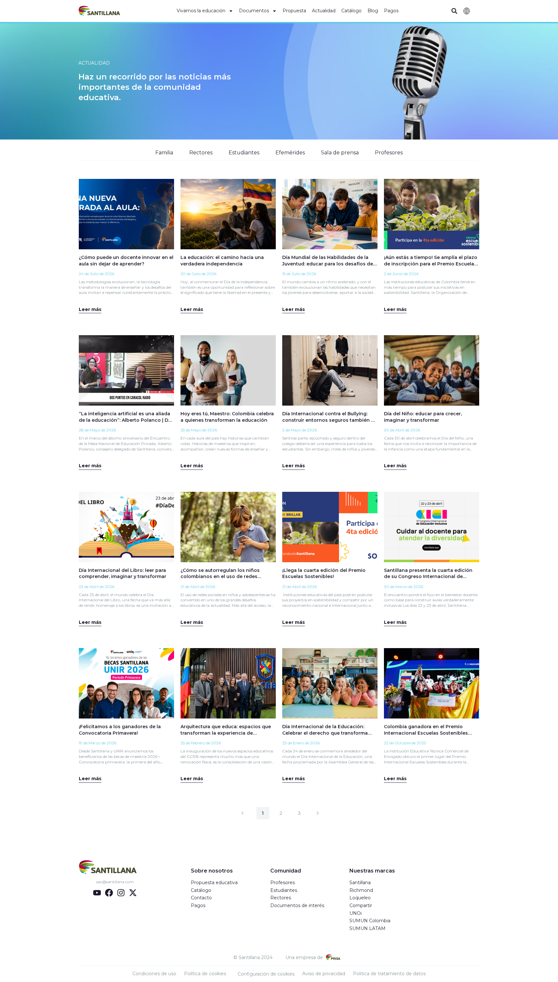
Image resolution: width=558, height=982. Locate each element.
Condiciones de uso (154, 974)
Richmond (361, 890)
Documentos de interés (297, 905)
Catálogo (351, 11)
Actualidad (324, 11)
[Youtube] (97, 893)
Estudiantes (244, 153)
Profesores (389, 153)
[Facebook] (109, 893)
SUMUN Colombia (369, 921)
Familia (164, 153)
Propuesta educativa (214, 882)
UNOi (355, 913)
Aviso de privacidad (323, 974)
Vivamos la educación (201, 11)
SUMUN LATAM (367, 928)
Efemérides (290, 153)
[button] (454, 11)
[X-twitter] (133, 893)
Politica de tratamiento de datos (389, 974)
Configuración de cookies (266, 974)
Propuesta (294, 11)
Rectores (200, 153)
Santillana (360, 882)
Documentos (254, 11)
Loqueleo (360, 898)
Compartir (360, 905)
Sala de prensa (340, 153)
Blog (372, 11)
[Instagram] (121, 893)
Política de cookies (205, 974)
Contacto (201, 898)
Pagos (391, 11)
